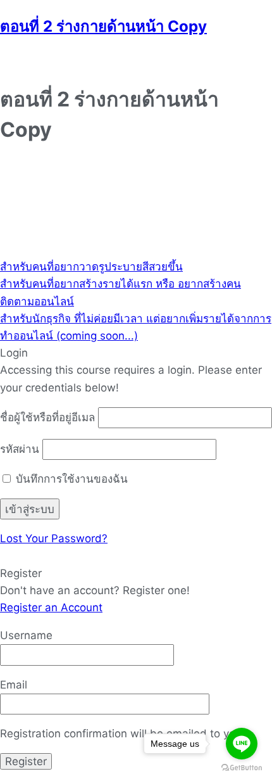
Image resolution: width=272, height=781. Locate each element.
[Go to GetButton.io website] (241, 768)
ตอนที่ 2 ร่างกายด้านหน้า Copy (103, 26)
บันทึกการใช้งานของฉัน (70, 479)
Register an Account (51, 607)
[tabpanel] (136, 208)
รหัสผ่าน (19, 449)
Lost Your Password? (54, 538)
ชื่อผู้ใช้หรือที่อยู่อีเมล (47, 417)
